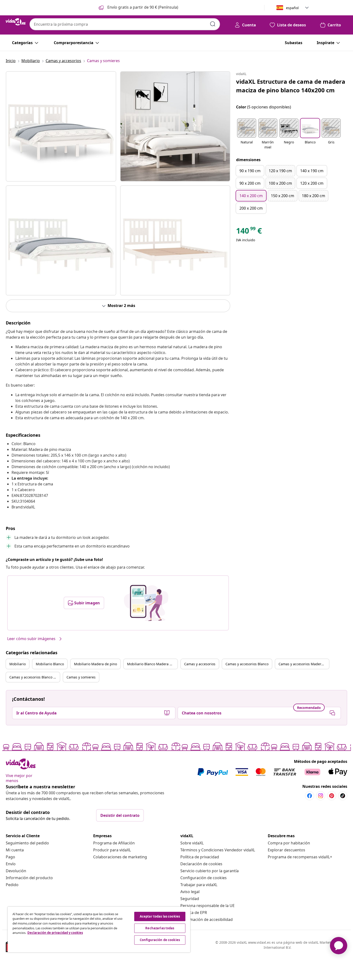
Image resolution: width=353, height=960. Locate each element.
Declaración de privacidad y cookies (55, 933)
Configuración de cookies (203, 877)
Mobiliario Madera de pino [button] (95, 664)
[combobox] (125, 24)
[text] (249, 232)
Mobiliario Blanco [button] (50, 664)
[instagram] (320, 795)
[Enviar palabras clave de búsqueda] (213, 24)
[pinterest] (331, 795)
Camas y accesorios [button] (199, 664)
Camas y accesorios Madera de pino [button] (304, 664)
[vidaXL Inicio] (16, 21)
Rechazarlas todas (159, 928)
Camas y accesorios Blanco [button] (246, 664)
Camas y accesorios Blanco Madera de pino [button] (34, 677)
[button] (138, 7)
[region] (99, 929)
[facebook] (309, 795)
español (292, 8)
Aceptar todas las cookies (160, 916)
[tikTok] (342, 795)
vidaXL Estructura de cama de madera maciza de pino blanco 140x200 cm (290, 85)
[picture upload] (146, 603)
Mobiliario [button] (17, 664)
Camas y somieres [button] (81, 677)
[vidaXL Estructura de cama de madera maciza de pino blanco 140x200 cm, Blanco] (61, 126)
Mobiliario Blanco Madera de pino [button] (152, 664)
